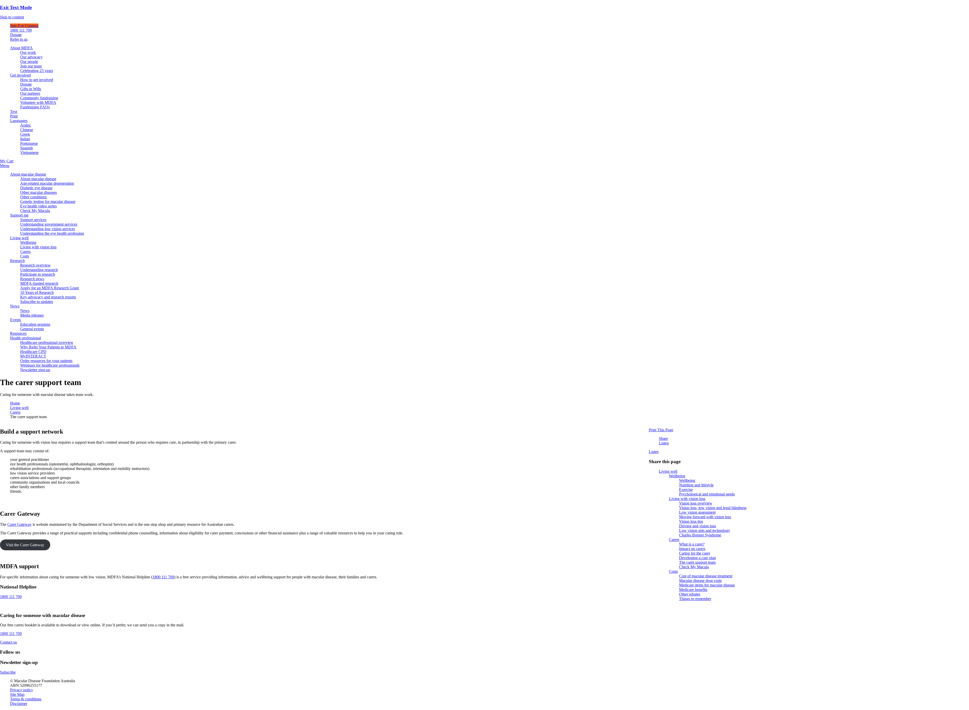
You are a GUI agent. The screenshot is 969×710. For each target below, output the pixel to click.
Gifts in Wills (30, 89)
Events (15, 320)
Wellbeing (28, 242)
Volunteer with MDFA (38, 102)
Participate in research (37, 274)
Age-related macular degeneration (47, 183)
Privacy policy (21, 690)
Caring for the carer (694, 553)
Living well (19, 238)
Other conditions (33, 197)
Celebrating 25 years (36, 70)
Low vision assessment (697, 512)
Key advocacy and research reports (48, 297)
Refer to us (19, 39)
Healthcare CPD (33, 351)
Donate (16, 35)
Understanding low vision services (47, 229)
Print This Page (661, 430)
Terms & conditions (25, 699)
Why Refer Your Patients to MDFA (48, 347)
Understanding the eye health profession (52, 233)
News (14, 306)
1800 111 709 (21, 30)
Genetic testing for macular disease (47, 201)
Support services (33, 220)
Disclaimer (18, 703)
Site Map (17, 694)
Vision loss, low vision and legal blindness (712, 508)
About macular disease (28, 174)
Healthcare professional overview (46, 342)
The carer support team (697, 562)
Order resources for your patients (46, 361)
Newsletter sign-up (35, 370)
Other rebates (689, 594)
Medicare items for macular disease (707, 585)
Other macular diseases (38, 192)
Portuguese (29, 143)
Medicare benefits (693, 589)
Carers (25, 251)
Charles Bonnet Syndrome (700, 535)
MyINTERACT (33, 356)
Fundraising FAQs (35, 107)
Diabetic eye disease (36, 188)
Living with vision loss (38, 247)
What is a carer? (692, 544)
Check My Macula (35, 210)
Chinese (26, 130)
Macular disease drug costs (700, 580)
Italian (25, 139)
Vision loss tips (691, 521)
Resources (18, 333)
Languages (19, 121)
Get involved (20, 75)
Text (13, 111)
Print (14, 116)
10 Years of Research (37, 292)
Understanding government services (48, 224)
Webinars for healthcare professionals (49, 365)
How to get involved (36, 80)
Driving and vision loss (697, 526)
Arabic (25, 125)
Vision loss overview (695, 503)
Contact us (8, 642)
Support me (19, 215)
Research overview (35, 265)
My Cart (6, 161)
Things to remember (695, 599)
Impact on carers (692, 549)
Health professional (25, 338)
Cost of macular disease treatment (705, 576)
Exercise (686, 489)
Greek (25, 134)
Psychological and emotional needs (707, 494)
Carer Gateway (19, 524)
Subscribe (8, 672)
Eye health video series (38, 206)
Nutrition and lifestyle (696, 485)
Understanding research (39, 270)
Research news (32, 279)
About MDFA (21, 48)
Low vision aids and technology (704, 530)
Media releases (32, 315)
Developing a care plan (697, 558)
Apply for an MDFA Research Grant (49, 288)
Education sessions (35, 324)
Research (17, 260)
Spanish (26, 148)
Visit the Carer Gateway (25, 545)
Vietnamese (29, 152)
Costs (24, 256)
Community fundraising (39, 98)
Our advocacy (31, 57)
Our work (28, 52)
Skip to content (12, 17)
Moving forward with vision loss (705, 517)
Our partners (30, 93)
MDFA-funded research (39, 283)
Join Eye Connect (24, 25)
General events (32, 329)
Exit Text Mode (16, 7)
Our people (29, 61)
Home (15, 403)
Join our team (31, 66)
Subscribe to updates (36, 301)
